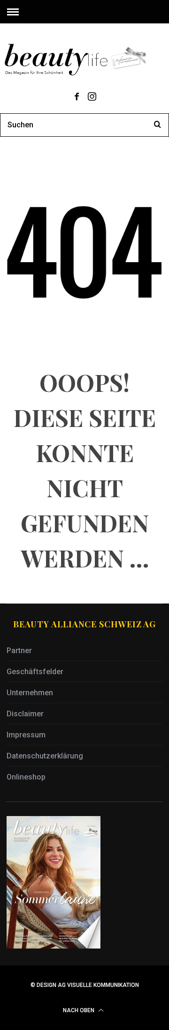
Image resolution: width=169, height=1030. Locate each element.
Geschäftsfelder (35, 671)
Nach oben (79, 1010)
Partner (19, 650)
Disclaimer (25, 713)
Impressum (26, 734)
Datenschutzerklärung (45, 755)
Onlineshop (26, 776)
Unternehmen (30, 692)
